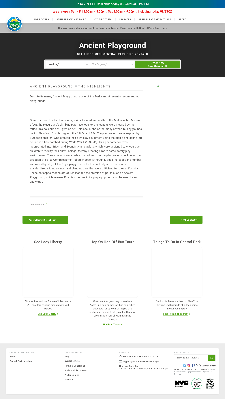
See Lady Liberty (47, 313)
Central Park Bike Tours (71, 19)
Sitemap (68, 379)
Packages (125, 19)
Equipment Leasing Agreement (199, 372)
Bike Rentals (41, 19)
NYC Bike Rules (72, 361)
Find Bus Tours (111, 324)
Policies (177, 374)
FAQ (66, 356)
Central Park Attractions (155, 19)
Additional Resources (75, 370)
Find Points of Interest (176, 313)
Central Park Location (20, 361)
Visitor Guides (71, 375)
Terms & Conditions (74, 365)
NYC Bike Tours (103, 19)
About (182, 19)
